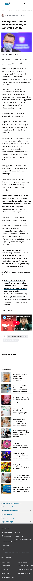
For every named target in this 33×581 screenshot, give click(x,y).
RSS (2, 549)
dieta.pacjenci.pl (7, 577)
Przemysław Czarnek (10, 340)
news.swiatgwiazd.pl (25, 569)
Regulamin (19, 536)
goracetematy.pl (24, 573)
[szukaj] (25, 4)
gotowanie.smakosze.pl (25, 566)
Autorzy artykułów (8, 542)
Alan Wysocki (9, 15)
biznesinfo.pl (22, 562)
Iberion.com (5, 562)
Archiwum (5, 545)
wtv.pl (2, 10)
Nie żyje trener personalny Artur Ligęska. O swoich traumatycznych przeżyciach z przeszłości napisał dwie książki (17, 299)
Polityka (10, 10)
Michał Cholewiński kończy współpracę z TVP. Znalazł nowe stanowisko (16, 288)
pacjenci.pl (5, 573)
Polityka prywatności (23, 540)
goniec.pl (4, 569)
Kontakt (18, 532)
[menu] (30, 4)
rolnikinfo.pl (6, 566)
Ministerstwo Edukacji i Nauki (17, 336)
